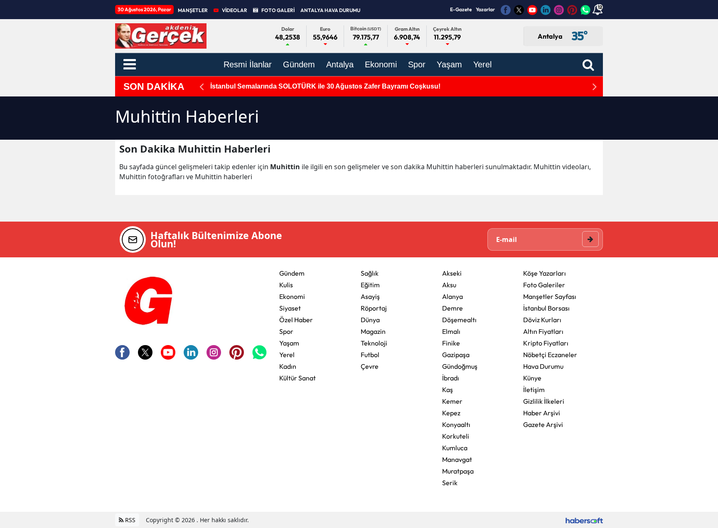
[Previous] (201, 86)
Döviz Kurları (542, 320)
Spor (286, 331)
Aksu (449, 285)
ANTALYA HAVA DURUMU (330, 10)
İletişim (534, 389)
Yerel (287, 354)
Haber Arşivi (541, 413)
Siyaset (290, 308)
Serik (449, 483)
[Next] (595, 86)
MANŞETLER (193, 10)
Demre (452, 308)
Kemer (452, 401)
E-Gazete (461, 9)
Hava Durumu (543, 366)
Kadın (287, 366)
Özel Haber (296, 320)
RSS (129, 520)
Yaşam (289, 343)
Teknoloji (374, 343)
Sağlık (370, 273)
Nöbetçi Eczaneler (550, 354)
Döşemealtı (459, 320)
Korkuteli (455, 436)
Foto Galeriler (544, 285)
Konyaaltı (456, 424)
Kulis (286, 285)
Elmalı (451, 331)
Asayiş (370, 296)
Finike (451, 343)
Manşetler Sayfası (549, 296)
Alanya (452, 296)
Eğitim (370, 285)
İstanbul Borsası (546, 308)
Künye (532, 378)
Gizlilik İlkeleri (543, 401)
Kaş (447, 389)
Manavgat (457, 459)
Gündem (292, 273)
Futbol (370, 354)
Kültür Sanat (297, 378)
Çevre (370, 366)
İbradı (450, 378)
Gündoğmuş (459, 366)
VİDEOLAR (234, 10)
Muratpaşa (458, 471)
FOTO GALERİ (278, 10)
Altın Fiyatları (543, 331)
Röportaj (374, 308)
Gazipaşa (456, 354)
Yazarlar (485, 9)
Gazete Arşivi (543, 424)
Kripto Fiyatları (545, 343)
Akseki (452, 273)
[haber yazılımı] (584, 520)
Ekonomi (292, 296)
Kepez (451, 413)
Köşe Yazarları (544, 273)
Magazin (373, 331)
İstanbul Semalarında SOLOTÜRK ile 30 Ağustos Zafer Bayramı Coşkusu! (325, 86)
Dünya (370, 320)
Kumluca (454, 448)
